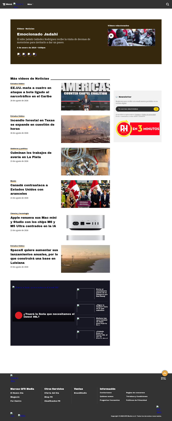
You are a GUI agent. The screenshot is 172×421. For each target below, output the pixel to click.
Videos (20, 29)
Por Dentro (15, 401)
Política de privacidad (149, 114)
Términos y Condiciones (136, 396)
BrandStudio (80, 393)
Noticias (30, 29)
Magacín (15, 397)
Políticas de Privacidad (136, 400)
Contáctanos (106, 393)
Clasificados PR (52, 401)
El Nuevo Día (16, 393)
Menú (9, 4)
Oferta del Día (51, 393)
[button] (24, 54)
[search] (167, 4)
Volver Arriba (163, 378)
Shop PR (48, 397)
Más (29, 4)
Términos (138, 114)
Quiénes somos (106, 396)
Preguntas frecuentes (110, 400)
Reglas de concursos (135, 393)
